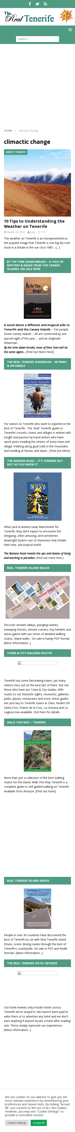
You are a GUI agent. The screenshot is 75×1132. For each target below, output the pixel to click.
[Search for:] (37, 39)
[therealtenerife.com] (37, 23)
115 (43, 232)
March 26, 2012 (16, 232)
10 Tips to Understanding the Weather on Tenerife (34, 223)
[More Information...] (17, 643)
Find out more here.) (50, 558)
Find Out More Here (40, 352)
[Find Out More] (60, 451)
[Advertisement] (37, 87)
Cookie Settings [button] (16, 1123)
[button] (69, 30)
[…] (58, 247)
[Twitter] (37, 4)
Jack (32, 232)
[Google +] (45, 4)
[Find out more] (46, 791)
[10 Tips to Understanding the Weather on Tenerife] (37, 183)
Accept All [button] (38, 1123)
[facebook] (29, 4)
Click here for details (46, 712)
